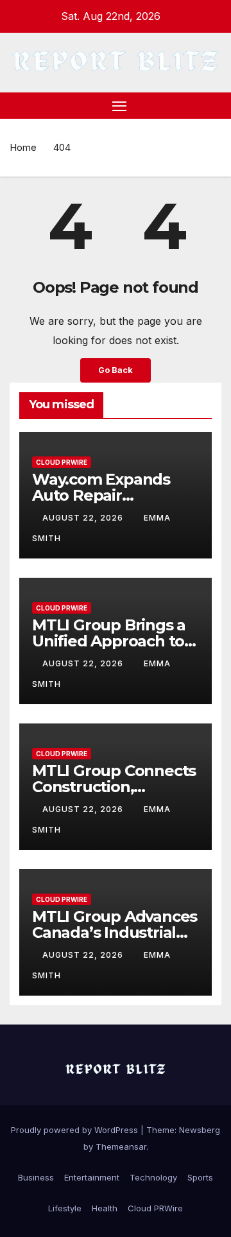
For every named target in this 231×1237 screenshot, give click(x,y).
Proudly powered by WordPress (76, 1130)
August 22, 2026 (84, 518)
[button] (214, 105)
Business (36, 1177)
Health (104, 1208)
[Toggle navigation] (119, 106)
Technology (153, 1177)
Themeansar (121, 1146)
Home (23, 147)
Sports (200, 1177)
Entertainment (91, 1177)
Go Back (115, 370)
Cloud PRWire (61, 462)
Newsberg (199, 1130)
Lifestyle (64, 1208)
